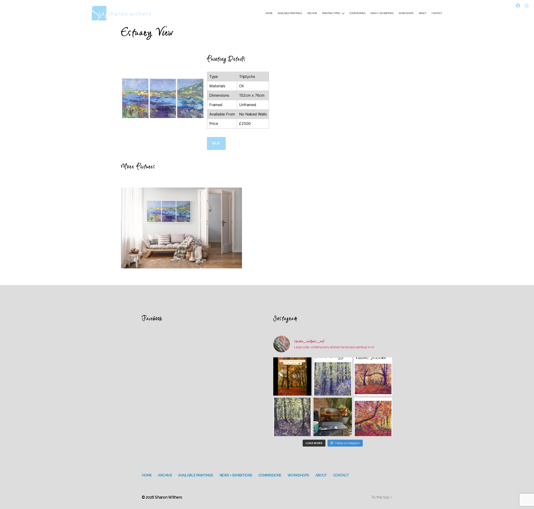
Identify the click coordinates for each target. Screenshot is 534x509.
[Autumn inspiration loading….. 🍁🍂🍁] (292, 376)
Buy (216, 143)
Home (269, 13)
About (423, 13)
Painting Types (331, 13)
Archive (312, 13)
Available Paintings (290, 13)
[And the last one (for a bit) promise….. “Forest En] (333, 376)
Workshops (406, 13)
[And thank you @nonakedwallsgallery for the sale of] (373, 417)
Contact (437, 13)
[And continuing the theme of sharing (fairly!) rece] (292, 417)
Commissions (357, 13)
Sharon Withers (168, 497)
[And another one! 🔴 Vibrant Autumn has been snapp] (373, 376)
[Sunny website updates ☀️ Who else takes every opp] (333, 417)
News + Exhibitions (381, 13)
